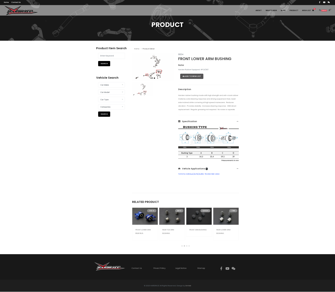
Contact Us (137, 268)
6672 (179, 210)
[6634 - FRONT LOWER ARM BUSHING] (153, 66)
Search (104, 63)
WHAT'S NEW (271, 10)
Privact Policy (159, 268)
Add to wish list (193, 76)
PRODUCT (294, 10)
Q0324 (205, 210)
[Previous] (134, 66)
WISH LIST (308, 10)
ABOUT (259, 10)
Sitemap (201, 268)
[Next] (171, 66)
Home (136, 49)
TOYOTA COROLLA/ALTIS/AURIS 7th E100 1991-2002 (198, 174)
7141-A (151, 210)
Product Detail (149, 49)
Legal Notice (180, 268)
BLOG (283, 10)
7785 (233, 210)
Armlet (188, 285)
